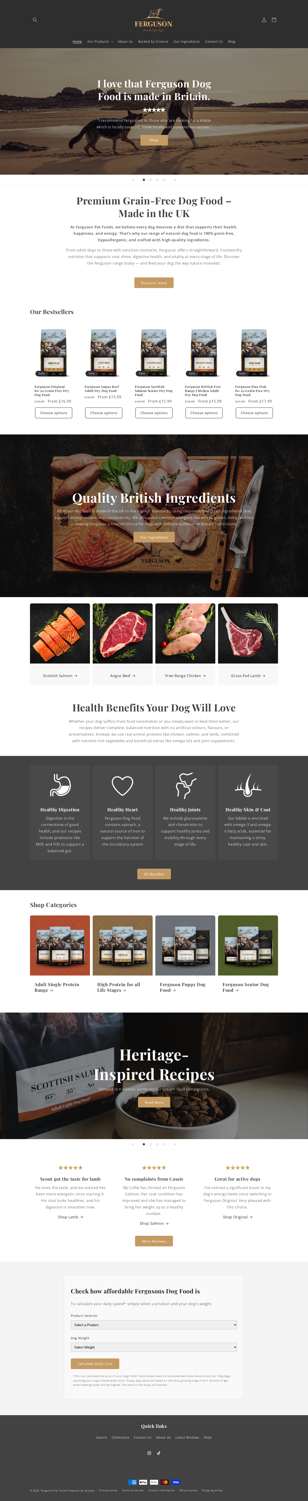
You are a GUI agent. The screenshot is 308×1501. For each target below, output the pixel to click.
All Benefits (154, 874)
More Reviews (154, 1241)
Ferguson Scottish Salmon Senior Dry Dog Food (154, 391)
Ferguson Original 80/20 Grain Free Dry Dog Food (51, 391)
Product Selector (84, 1315)
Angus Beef (120, 675)
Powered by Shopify (81, 1490)
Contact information (161, 1490)
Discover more (154, 283)
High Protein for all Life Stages (118, 987)
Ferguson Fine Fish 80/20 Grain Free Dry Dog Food (252, 391)
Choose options (53, 412)
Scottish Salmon (58, 675)
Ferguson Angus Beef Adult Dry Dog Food (102, 389)
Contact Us (143, 1437)
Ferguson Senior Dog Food (246, 987)
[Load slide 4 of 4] (164, 179)
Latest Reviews (187, 1437)
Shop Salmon (152, 1223)
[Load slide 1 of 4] (143, 179)
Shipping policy (212, 1490)
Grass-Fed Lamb (245, 675)
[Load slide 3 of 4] (157, 179)
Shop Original (235, 1217)
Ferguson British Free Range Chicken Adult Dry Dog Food (203, 391)
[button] (35, 20)
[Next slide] (175, 180)
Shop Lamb (68, 1217)
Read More (154, 1102)
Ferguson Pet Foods (54, 1490)
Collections (121, 1437)
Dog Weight (80, 1338)
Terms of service (133, 1490)
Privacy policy (108, 1490)
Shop (154, 140)
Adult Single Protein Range (56, 987)
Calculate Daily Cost (95, 1363)
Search (101, 1437)
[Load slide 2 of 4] (150, 179)
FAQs (208, 1437)
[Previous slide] (133, 180)
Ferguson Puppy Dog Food (183, 987)
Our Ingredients (154, 537)
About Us (163, 1437)
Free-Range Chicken (183, 675)
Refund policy (188, 1490)
